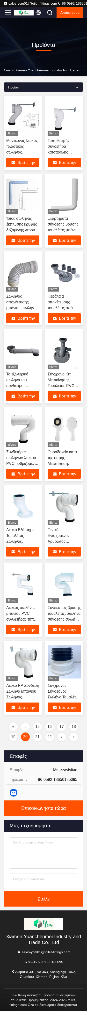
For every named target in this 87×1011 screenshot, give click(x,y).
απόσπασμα (70, 13)
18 (74, 727)
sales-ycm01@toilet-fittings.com (32, 3)
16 (49, 727)
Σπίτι (7, 70)
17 (61, 727)
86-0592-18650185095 (45, 962)
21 (37, 737)
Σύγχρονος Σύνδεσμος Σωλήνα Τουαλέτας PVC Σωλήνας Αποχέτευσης (64, 697)
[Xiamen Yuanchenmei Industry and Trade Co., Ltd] (24, 12)
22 (49, 737)
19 (13, 737)
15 (37, 727)
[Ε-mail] (13, 793)
